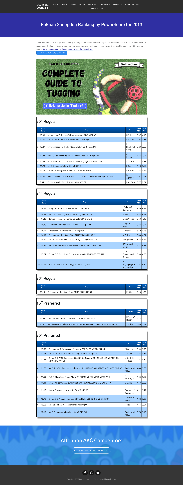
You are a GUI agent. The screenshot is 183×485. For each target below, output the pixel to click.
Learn (63, 4)
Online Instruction (132, 4)
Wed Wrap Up (93, 4)
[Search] (102, 8)
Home (55, 4)
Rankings (104, 4)
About (93, 9)
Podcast (73, 4)
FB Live (82, 4)
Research (116, 4)
